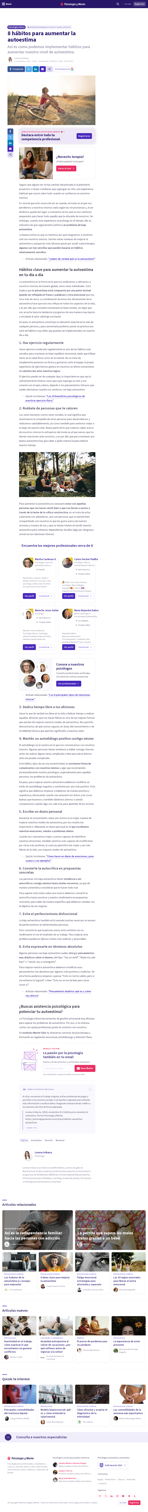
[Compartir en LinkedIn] (10, 143)
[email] (42, 69)
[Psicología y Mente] (73, 4)
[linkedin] (36, 69)
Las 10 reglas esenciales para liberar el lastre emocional (126, 1281)
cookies (93, 1502)
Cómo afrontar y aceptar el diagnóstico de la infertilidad (92, 1413)
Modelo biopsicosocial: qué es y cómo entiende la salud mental (56, 1413)
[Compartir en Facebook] (10, 131)
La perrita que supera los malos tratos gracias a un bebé (105, 1235)
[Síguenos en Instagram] (117, 1496)
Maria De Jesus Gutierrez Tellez (52, 610)
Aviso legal (73, 1502)
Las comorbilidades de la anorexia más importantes (128, 1411)
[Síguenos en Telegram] (129, 1496)
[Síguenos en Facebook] (100, 1496)
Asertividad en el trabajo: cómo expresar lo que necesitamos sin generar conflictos (18, 1347)
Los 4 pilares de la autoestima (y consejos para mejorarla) (17, 1281)
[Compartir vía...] (10, 154)
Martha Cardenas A (45, 559)
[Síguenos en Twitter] (105, 1496)
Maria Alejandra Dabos (86, 610)
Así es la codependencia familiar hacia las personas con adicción (33, 1235)
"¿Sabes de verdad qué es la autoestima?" (71, 259)
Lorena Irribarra (21, 58)
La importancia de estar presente (126, 1343)
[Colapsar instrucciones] (90, 1089)
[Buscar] (118, 4)
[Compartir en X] (10, 137)
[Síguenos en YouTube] (123, 1496)
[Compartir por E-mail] (10, 149)
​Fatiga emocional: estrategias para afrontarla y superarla (89, 1281)
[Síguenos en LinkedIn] (111, 1496)
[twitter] (29, 69)
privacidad (84, 1502)
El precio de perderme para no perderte (92, 1343)
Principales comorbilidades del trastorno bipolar (19, 1411)
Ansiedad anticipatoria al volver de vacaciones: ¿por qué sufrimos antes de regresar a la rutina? (55, 1347)
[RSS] (134, 1496)
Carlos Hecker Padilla (86, 559)
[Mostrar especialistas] (8, 1437)
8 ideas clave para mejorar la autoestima (55, 1279)
